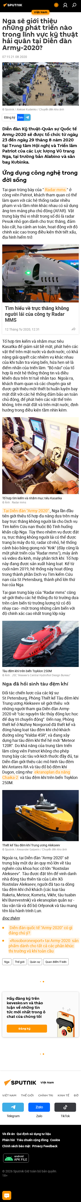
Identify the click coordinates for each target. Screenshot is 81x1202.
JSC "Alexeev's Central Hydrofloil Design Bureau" (41, 675)
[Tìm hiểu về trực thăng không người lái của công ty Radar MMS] (40, 273)
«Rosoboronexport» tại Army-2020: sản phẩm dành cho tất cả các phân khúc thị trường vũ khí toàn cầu (44, 946)
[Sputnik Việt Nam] (13, 7)
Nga (6, 962)
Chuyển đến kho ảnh (51, 109)
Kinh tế (63, 1095)
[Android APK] (16, 1159)
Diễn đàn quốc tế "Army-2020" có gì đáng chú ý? (41, 930)
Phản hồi (8, 1140)
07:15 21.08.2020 (14, 57)
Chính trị (45, 1095)
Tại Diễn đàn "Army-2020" (26, 510)
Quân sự (35, 962)
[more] (73, 328)
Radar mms (55, 189)
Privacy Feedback (44, 1146)
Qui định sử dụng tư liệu (34, 1134)
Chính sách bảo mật (16, 1146)
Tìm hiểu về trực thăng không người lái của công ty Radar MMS (37, 314)
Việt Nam (9, 1095)
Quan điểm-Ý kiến (56, 962)
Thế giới (20, 962)
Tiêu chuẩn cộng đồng (32, 1140)
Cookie (55, 1140)
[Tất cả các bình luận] (6, 1195)
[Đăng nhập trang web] (65, 5)
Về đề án (8, 1134)
